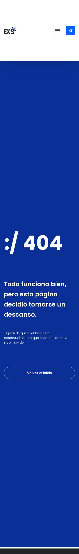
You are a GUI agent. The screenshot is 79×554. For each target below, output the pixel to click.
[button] (57, 30)
